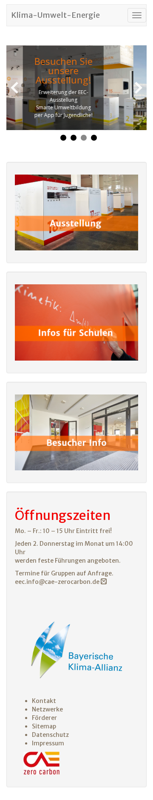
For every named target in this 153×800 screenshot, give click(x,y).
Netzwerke (47, 709)
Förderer (44, 718)
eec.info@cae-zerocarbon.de (58, 582)
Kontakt (44, 701)
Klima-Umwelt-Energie (55, 15)
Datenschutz (50, 735)
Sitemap (44, 726)
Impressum (48, 743)
